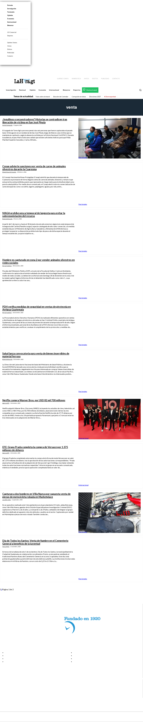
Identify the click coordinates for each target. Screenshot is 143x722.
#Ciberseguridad (110, 97)
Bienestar (10, 25)
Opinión (10, 15)
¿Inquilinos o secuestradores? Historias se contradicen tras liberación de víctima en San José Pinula (34, 121)
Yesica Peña (5, 546)
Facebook (10, 685)
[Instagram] (126, 69)
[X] (3, 693)
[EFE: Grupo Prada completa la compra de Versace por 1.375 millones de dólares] (109, 466)
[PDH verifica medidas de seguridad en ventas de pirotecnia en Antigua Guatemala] (109, 325)
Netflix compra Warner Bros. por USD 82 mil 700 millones (33, 400)
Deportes (10, 36)
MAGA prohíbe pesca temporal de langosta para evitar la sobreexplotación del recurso (33, 214)
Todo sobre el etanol (42, 97)
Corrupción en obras (79, 97)
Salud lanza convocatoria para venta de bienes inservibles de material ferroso (35, 355)
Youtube (10, 696)
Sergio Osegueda (7, 125)
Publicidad (10, 53)
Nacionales (10, 12)
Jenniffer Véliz (6, 500)
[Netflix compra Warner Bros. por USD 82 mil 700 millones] (109, 419)
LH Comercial (11, 32)
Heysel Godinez (7, 266)
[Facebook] (123, 69)
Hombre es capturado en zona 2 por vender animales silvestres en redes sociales (38, 261)
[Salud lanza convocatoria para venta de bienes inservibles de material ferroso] (109, 372)
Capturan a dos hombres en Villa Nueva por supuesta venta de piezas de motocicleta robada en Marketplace (36, 495)
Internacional (11, 22)
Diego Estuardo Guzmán (9, 172)
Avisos (9, 46)
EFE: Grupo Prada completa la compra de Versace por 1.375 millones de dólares (35, 448)
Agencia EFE (5, 403)
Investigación (11, 8)
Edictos (9, 49)
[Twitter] (134, 69)
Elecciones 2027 (95, 97)
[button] (140, 90)
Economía (10, 19)
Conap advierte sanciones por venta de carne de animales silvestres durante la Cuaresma (34, 168)
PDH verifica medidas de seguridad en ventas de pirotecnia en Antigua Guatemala (36, 308)
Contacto (10, 56)
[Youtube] (138, 69)
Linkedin (10, 691)
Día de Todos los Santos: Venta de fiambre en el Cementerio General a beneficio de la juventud (35, 542)
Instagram (10, 688)
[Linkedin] (130, 69)
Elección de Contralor (60, 97)
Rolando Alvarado (7, 219)
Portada (10, 5)
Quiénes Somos (12, 42)
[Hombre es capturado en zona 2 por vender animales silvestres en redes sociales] (109, 278)
